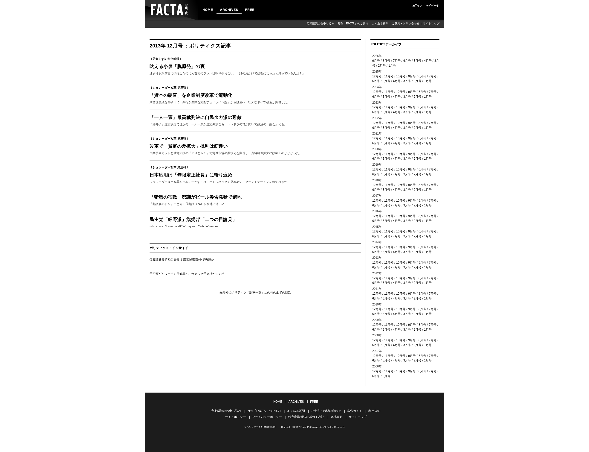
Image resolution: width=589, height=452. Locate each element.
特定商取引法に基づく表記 (306, 417)
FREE (249, 10)
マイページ (432, 5)
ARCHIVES (229, 10)
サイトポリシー (235, 417)
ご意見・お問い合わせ (405, 23)
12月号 (376, 76)
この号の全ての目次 (277, 292)
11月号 (388, 76)
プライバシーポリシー (267, 417)
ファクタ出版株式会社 (265, 427)
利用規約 (374, 411)
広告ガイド (354, 411)
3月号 (407, 81)
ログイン (416, 5)
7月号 (397, 60)
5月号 (417, 60)
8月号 (386, 60)
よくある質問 (380, 23)
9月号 (376, 60)
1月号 (392, 65)
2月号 (382, 65)
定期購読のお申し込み (320, 23)
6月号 (407, 60)
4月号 (428, 60)
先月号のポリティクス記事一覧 (240, 292)
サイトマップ (431, 23)
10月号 (400, 76)
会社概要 (336, 417)
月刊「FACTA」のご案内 (353, 23)
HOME (207, 10)
